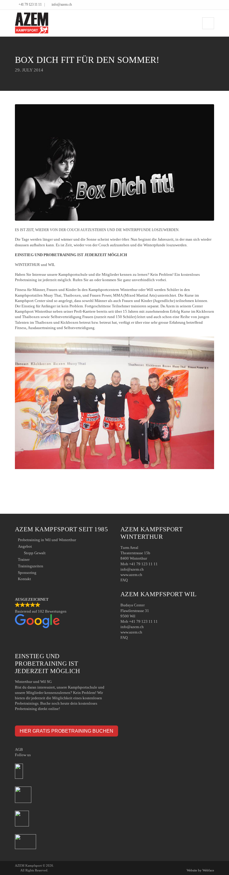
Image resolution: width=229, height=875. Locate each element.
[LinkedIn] (208, 5)
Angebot (25, 546)
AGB (19, 749)
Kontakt (24, 579)
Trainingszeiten (30, 566)
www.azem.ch (131, 574)
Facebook (201, 487)
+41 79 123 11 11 (29, 5)
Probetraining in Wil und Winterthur (47, 540)
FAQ (124, 580)
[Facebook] (203, 5)
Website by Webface (200, 870)
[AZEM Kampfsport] (31, 23)
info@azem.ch (62, 5)
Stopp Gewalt (35, 553)
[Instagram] (212, 5)
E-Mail (210, 487)
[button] (62, 613)
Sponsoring (27, 572)
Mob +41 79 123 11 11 (139, 564)
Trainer (24, 559)
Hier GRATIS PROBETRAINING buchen (66, 731)
